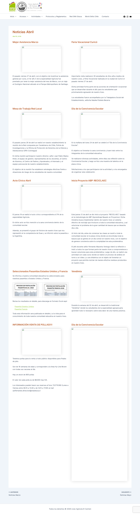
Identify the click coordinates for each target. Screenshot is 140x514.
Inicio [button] (12, 16)
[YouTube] (130, 17)
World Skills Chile (91, 16)
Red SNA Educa (76, 16)
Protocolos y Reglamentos (56, 16)
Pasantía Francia (21, 309)
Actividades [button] (35, 16)
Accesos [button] (23, 16)
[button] (15, 16)
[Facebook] (124, 17)
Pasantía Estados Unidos (24, 306)
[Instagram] (127, 17)
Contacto (105, 16)
